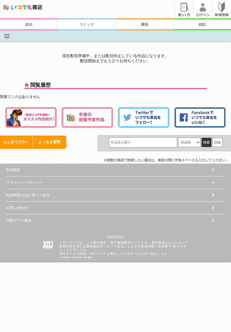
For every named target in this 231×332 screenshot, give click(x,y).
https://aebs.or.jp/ (77, 257)
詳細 (217, 142)
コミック (86, 24)
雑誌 (202, 24)
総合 (29, 24)
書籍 (144, 24)
